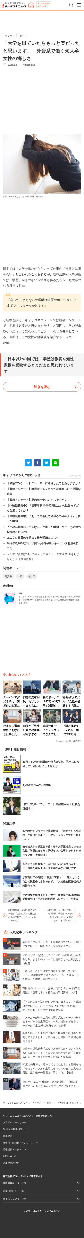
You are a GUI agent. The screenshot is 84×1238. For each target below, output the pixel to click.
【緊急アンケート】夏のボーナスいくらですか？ (37, 500)
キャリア (9, 35)
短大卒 (31, 576)
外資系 (8, 576)
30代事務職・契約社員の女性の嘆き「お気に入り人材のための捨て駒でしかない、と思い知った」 (22, 915)
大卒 (20, 576)
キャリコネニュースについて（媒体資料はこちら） (30, 1115)
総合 (22, 35)
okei (33, 64)
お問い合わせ (10, 1156)
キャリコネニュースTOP (15, 1102)
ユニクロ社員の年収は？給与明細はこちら (33, 537)
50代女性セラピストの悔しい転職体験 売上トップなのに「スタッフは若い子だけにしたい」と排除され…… (61, 915)
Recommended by (64, 741)
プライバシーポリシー (14, 1122)
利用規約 (7, 1135)
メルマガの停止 (11, 1162)
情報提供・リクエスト (14, 1149)
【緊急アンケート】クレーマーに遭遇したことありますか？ (44, 483)
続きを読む (42, 386)
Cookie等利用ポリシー (15, 1129)
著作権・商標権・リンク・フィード (21, 1142)
